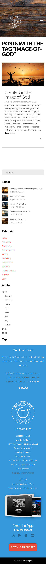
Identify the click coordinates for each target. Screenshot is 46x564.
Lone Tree (34, 377)
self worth (6, 266)
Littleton (10, 377)
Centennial (19, 377)
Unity (4, 278)
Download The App (23, 547)
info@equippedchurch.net (23, 472)
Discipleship (7, 246)
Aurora (19, 381)
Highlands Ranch (33, 373)
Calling (4, 238)
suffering (5, 274)
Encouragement (8, 250)
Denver (26, 381)
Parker (27, 377)
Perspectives (7, 262)
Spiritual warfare (9, 270)
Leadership (6, 258)
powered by (23, 561)
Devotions (6, 242)
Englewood (11, 381)
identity (5, 254)
